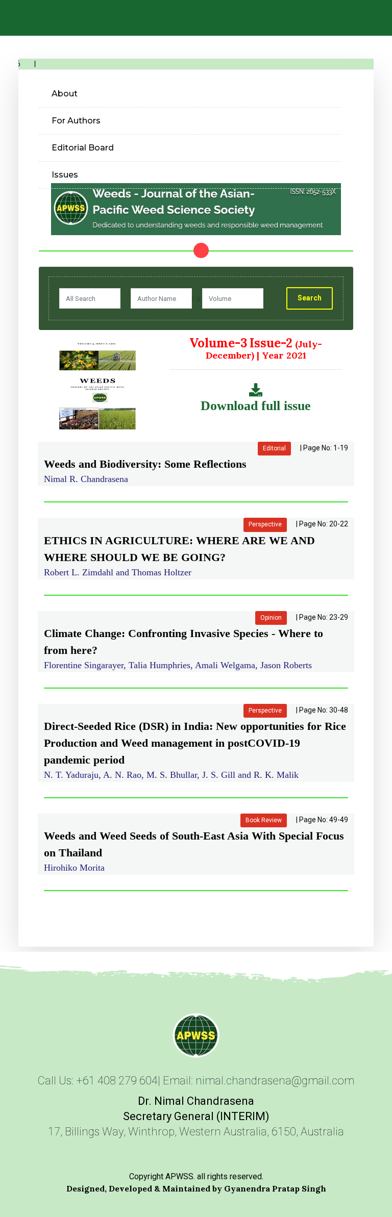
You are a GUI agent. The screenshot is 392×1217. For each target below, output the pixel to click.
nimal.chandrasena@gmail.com (274, 1080)
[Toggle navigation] (377, 20)
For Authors (76, 120)
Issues (65, 175)
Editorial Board (83, 148)
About (65, 93)
